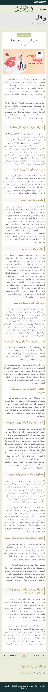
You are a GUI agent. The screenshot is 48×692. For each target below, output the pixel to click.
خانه (44, 23)
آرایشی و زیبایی (36, 23)
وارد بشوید (24, 672)
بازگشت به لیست (24, 655)
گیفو (21, 686)
